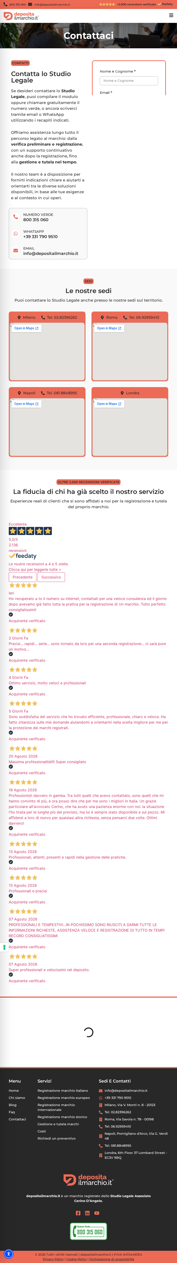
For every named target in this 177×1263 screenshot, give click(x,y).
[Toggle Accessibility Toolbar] (9, 1254)
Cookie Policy (76, 1259)
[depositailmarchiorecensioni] (132, 4)
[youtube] (98, 1213)
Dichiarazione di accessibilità (111, 1259)
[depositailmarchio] (21, 16)
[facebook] (79, 1213)
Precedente (22, 577)
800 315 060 (35, 219)
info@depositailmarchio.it (50, 253)
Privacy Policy (53, 1259)
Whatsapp (33, 231)
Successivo (51, 577)
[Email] (16, 250)
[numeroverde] (88, 1231)
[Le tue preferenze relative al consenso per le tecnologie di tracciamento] (4, 947)
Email (29, 248)
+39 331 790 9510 (40, 236)
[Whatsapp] (16, 233)
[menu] (171, 15)
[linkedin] (88, 1213)
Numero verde (38, 214)
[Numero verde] (16, 217)
